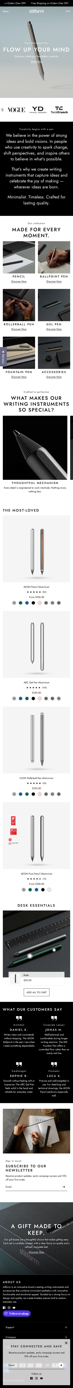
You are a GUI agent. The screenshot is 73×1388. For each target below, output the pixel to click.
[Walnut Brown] (46, 603)
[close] (66, 1343)
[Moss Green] (59, 603)
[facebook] (31, 1378)
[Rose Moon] (39, 603)
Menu (6, 11)
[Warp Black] (33, 603)
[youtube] (41, 1378)
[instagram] (36, 1378)
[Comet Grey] (14, 603)
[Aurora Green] (20, 603)
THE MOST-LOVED (21, 510)
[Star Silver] (49, 889)
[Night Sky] (27, 603)
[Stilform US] (36, 11)
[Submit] (61, 1365)
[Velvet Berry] (52, 603)
